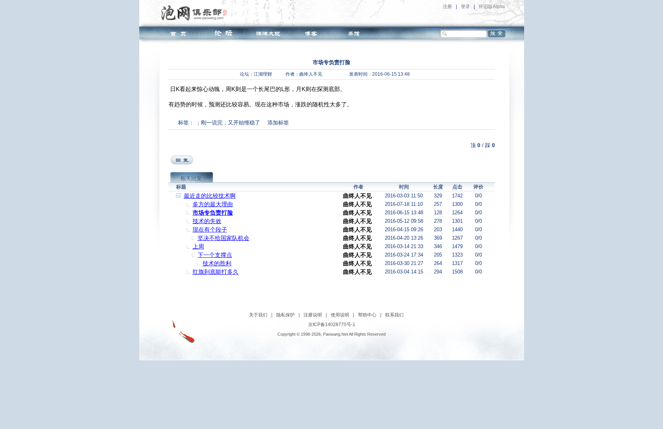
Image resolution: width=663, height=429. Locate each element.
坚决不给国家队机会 (223, 238)
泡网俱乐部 (195, 13)
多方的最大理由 (213, 204)
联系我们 (394, 315)
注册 (447, 6)
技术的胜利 (217, 263)
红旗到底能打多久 (216, 271)
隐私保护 (285, 315)
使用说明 (340, 315)
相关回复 (191, 178)
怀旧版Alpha (492, 6)
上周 (198, 246)
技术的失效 (207, 221)
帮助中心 (367, 315)
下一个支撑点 (215, 255)
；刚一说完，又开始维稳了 (228, 122)
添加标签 (278, 122)
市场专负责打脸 (213, 212)
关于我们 (258, 315)
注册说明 (312, 315)
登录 (465, 6)
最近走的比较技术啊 (210, 195)
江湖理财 (263, 74)
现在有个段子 (210, 229)
